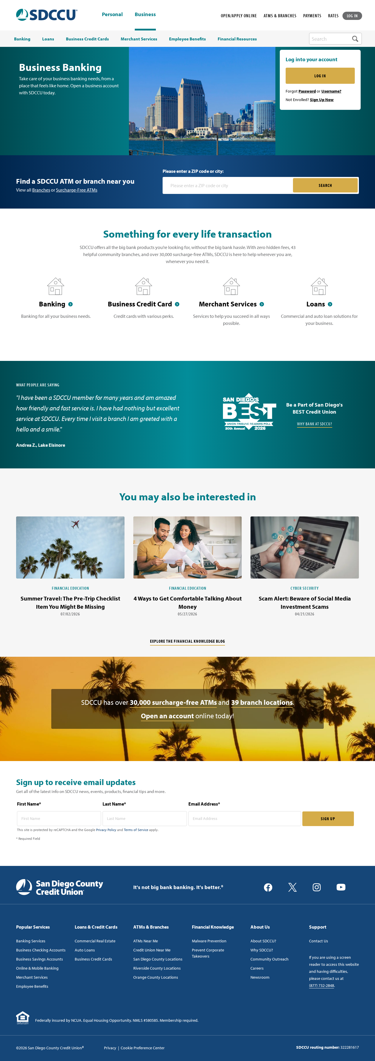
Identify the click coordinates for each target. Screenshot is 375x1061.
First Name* (29, 804)
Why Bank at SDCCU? (314, 424)
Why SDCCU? (261, 950)
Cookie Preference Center (143, 1047)
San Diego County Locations (158, 959)
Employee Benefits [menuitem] (187, 39)
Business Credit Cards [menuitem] (87, 39)
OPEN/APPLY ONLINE (239, 15)
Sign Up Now (322, 99)
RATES (333, 15)
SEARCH (325, 185)
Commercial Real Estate (95, 941)
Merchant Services (32, 977)
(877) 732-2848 (321, 985)
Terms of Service (136, 830)
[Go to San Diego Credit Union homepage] (59, 886)
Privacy (110, 1047)
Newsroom (260, 977)
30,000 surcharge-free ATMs (173, 702)
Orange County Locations (155, 977)
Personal (112, 15)
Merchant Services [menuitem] (139, 39)
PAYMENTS (312, 15)
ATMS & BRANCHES (280, 15)
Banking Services (30, 941)
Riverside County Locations (157, 968)
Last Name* (114, 804)
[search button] (355, 38)
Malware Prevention (209, 941)
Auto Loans (85, 950)
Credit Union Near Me (152, 950)
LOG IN (352, 15)
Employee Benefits (32, 986)
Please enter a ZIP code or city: (193, 171)
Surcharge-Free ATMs (76, 190)
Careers (257, 968)
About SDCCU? (263, 941)
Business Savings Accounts (39, 959)
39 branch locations (262, 702)
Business (145, 14)
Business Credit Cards (93, 959)
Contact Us (318, 941)
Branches (41, 190)
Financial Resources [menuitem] (237, 39)
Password (307, 91)
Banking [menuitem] (22, 39)
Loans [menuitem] (48, 39)
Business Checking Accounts (41, 950)
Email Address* (204, 804)
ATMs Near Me (145, 941)
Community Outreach (269, 959)
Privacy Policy (106, 830)
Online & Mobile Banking (37, 968)
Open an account (167, 715)
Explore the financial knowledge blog (187, 641)
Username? (331, 91)
